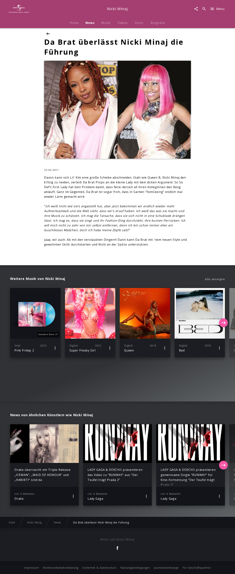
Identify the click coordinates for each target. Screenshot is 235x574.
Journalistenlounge (166, 567)
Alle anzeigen (215, 279)
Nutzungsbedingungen (135, 567)
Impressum (31, 567)
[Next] (223, 322)
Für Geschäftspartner (197, 567)
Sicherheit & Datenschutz (99, 567)
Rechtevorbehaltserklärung (60, 567)
